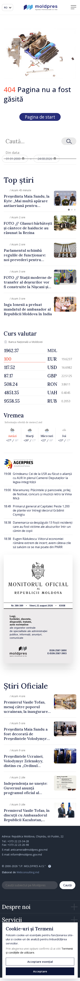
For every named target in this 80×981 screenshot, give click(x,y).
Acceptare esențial (40, 961)
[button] (69, 210)
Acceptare (40, 971)
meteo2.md (35, 422)
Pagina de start (40, 117)
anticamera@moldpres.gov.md (29, 849)
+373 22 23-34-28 (18, 841)
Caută (67, 885)
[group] (40, 198)
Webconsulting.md (28, 872)
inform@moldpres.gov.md (26, 854)
